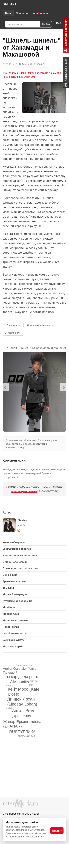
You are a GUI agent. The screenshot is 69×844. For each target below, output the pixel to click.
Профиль (22, 13)
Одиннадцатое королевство (20, 568)
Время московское (14, 581)
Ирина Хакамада (50, 72)
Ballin (24, 682)
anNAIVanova (26, 735)
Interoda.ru (40, 13)
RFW (5, 76)
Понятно (57, 830)
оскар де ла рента (23, 676)
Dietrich (22, 520)
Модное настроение (15, 620)
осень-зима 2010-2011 (22, 76)
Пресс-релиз (11, 626)
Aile (13, 681)
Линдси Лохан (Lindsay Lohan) (22, 701)
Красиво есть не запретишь (20, 555)
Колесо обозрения (14, 542)
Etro (31, 684)
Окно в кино (10, 574)
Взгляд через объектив (17, 548)
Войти (60, 23)
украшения (21, 716)
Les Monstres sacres (15, 633)
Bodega (9, 685)
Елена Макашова (29, 72)
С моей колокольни (15, 561)
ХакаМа (13, 72)
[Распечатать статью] (13, 325)
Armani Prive (23, 710)
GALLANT (9, 4)
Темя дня (8, 587)
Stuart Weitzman (24, 665)
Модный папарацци (15, 594)
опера (34, 681)
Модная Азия (11, 613)
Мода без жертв (13, 646)
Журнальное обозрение (17, 600)
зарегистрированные (24, 491)
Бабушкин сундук (13, 639)
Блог (8, 13)
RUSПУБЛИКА (22, 731)
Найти (46, 24)
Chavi (9, 708)
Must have (9, 607)
